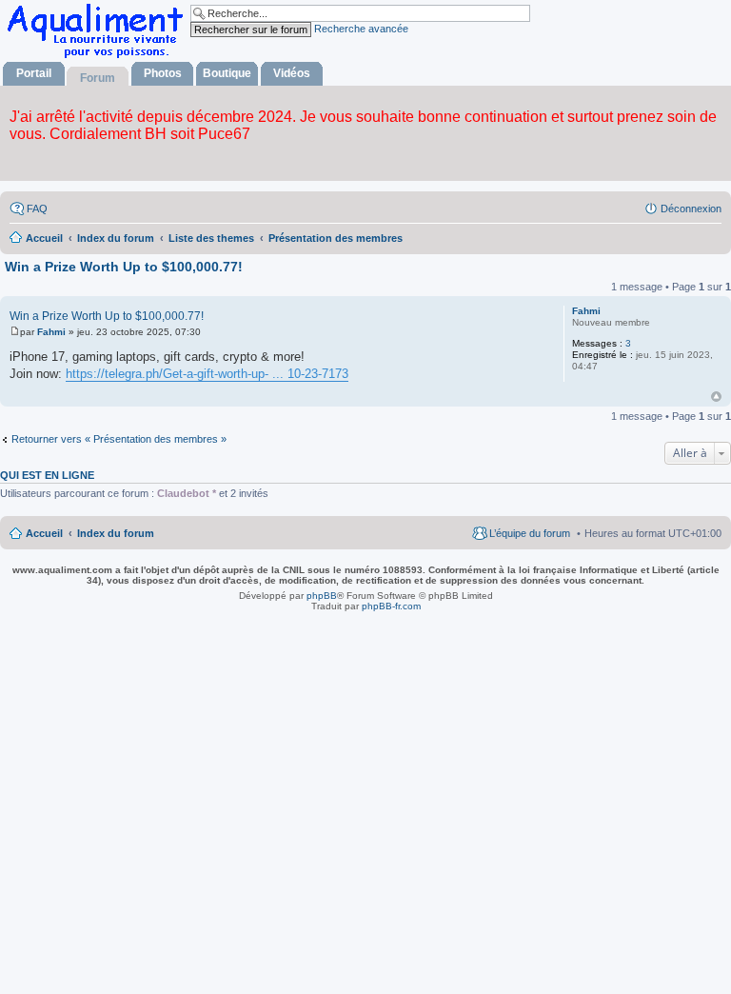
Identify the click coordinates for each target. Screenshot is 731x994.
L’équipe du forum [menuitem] (529, 533)
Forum (97, 78)
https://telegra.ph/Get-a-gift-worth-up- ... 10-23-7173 (207, 374)
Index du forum (115, 533)
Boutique (227, 73)
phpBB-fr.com (391, 606)
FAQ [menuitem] (37, 208)
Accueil (44, 533)
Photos (163, 73)
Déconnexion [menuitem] (691, 208)
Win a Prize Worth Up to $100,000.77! (124, 266)
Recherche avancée (361, 28)
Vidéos (291, 73)
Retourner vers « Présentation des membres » (119, 439)
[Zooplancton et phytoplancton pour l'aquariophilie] (99, 57)
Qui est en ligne (47, 475)
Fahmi (586, 311)
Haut (716, 396)
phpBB (321, 595)
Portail (33, 73)
